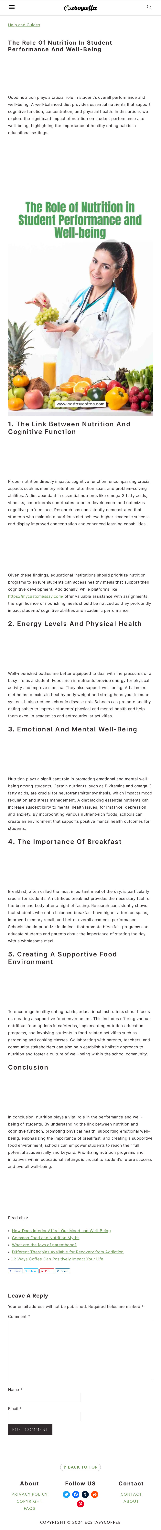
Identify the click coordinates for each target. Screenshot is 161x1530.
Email (15, 1408)
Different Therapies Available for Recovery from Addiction (68, 1252)
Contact (131, 1494)
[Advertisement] (80, 74)
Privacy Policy (30, 1494)
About (131, 1501)
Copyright (30, 1501)
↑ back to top (80, 1467)
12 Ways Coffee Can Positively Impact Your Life (57, 1259)
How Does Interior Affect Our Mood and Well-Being (61, 1230)
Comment (19, 1316)
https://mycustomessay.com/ (35, 596)
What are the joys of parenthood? (44, 1245)
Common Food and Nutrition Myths (45, 1237)
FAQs (29, 1509)
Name (15, 1389)
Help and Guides (24, 25)
